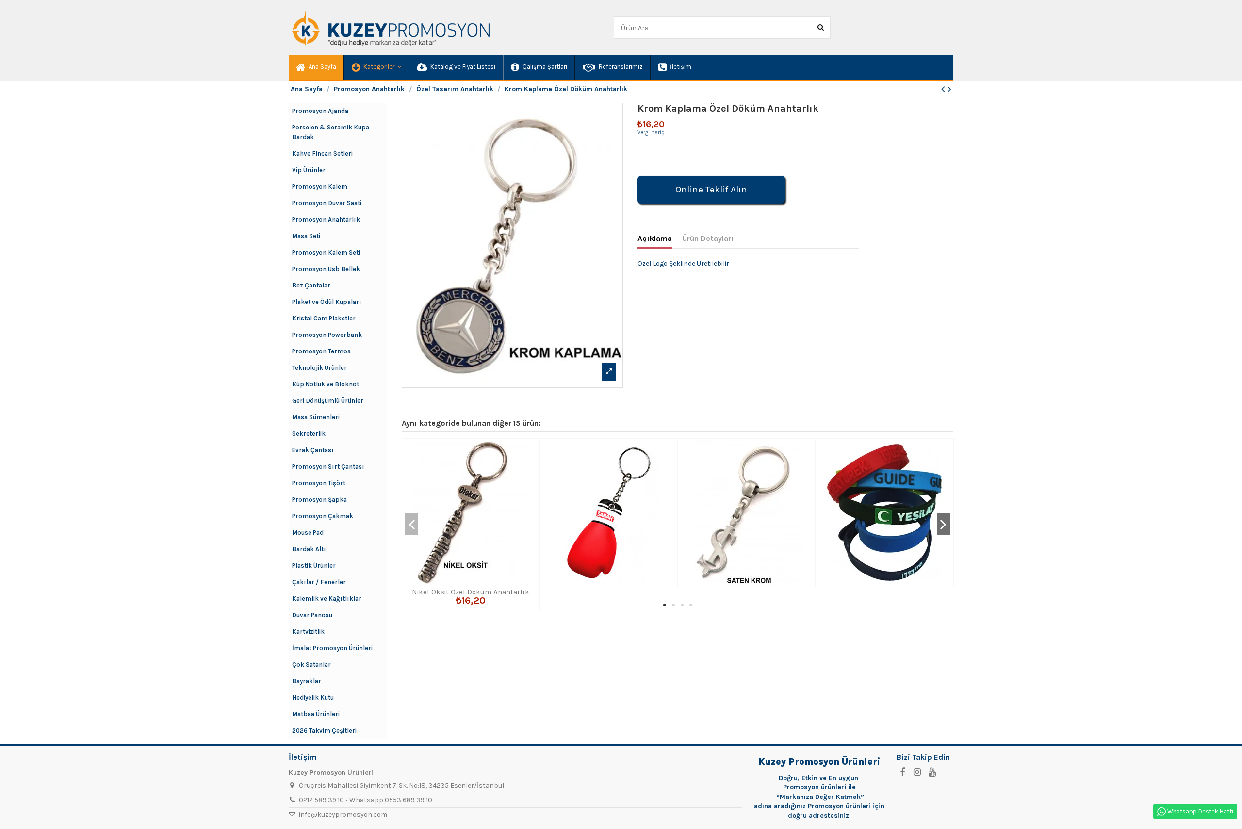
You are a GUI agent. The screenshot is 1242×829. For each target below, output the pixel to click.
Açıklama (654, 238)
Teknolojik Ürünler (319, 367)
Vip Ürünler (309, 170)
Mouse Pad (308, 532)
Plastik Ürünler (314, 565)
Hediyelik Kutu (313, 697)
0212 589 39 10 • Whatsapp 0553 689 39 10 (365, 800)
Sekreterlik (309, 433)
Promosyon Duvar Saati (326, 203)
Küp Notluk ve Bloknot (325, 384)
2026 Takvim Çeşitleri (324, 730)
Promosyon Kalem (319, 186)
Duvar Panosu (312, 615)
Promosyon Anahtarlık (326, 219)
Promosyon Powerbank (327, 334)
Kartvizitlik (308, 631)
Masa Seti (306, 235)
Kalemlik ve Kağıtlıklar (326, 598)
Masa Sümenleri (316, 417)
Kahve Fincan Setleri (322, 153)
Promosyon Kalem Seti (326, 252)
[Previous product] (944, 89)
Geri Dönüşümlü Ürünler (327, 400)
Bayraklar (306, 681)
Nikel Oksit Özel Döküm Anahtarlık (470, 592)
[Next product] (949, 89)
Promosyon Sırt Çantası (328, 466)
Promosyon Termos (321, 351)
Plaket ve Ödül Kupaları (326, 301)
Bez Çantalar (311, 285)
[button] (376, 67)
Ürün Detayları (708, 238)
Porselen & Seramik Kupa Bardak (330, 132)
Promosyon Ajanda (320, 110)
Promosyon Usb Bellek (326, 268)
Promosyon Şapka (319, 499)
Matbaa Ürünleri (316, 713)
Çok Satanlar (311, 664)
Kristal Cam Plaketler (324, 318)
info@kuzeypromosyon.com (343, 815)
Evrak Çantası (313, 450)
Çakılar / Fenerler (319, 582)
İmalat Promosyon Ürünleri (332, 648)
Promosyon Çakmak (322, 516)
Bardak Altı (309, 549)
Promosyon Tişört (318, 483)
